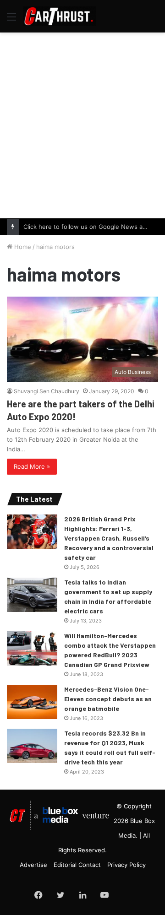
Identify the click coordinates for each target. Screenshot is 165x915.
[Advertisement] (82, 124)
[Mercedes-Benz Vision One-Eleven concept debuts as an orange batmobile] (32, 702)
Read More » (32, 466)
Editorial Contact (77, 864)
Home (21, 246)
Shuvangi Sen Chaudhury (46, 391)
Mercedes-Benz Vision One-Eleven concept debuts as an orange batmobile (108, 698)
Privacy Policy (126, 864)
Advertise (33, 864)
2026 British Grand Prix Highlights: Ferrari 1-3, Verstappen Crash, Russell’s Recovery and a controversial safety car (109, 538)
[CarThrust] (59, 16)
